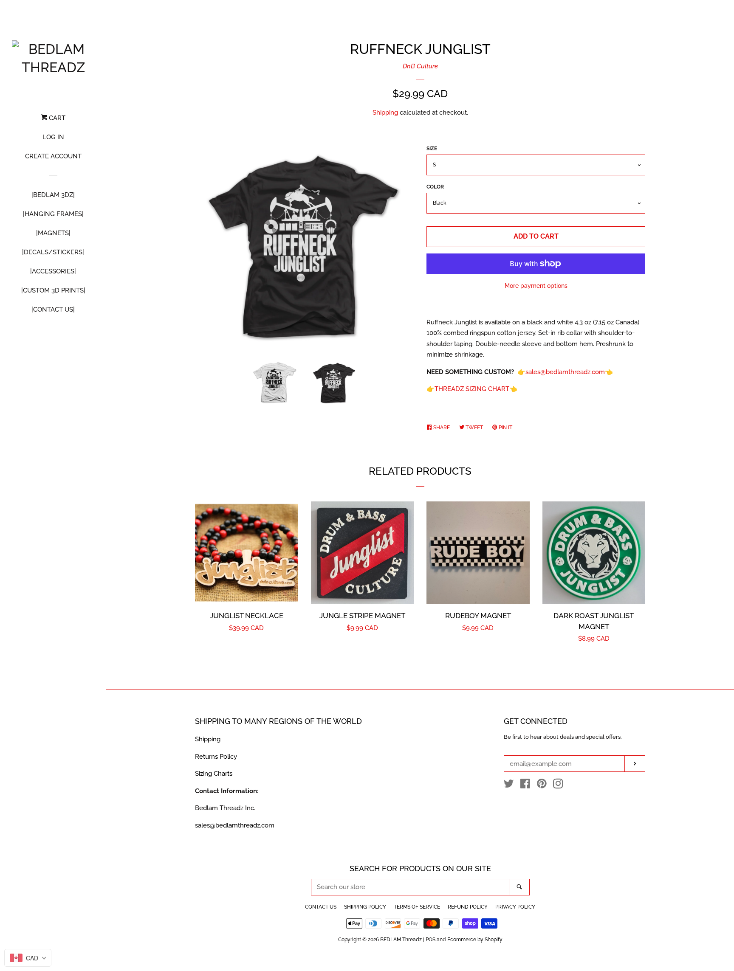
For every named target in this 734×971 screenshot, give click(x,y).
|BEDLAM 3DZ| (53, 195)
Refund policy (468, 907)
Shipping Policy (365, 907)
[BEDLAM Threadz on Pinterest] (541, 785)
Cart (56, 118)
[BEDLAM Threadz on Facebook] (525, 785)
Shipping (385, 112)
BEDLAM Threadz (401, 940)
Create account (53, 156)
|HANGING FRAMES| (53, 214)
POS (430, 940)
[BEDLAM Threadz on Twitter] (509, 785)
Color (435, 187)
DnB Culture (420, 66)
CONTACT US (320, 907)
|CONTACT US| (53, 309)
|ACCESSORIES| (53, 271)
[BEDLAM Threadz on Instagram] (558, 785)
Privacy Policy (515, 907)
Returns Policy (216, 756)
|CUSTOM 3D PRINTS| (53, 290)
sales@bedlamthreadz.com (565, 372)
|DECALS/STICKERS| (53, 252)
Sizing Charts (213, 773)
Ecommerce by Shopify (475, 940)
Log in (53, 137)
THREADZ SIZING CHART (472, 389)
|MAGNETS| (53, 233)
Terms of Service (417, 907)
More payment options (536, 285)
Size (431, 149)
